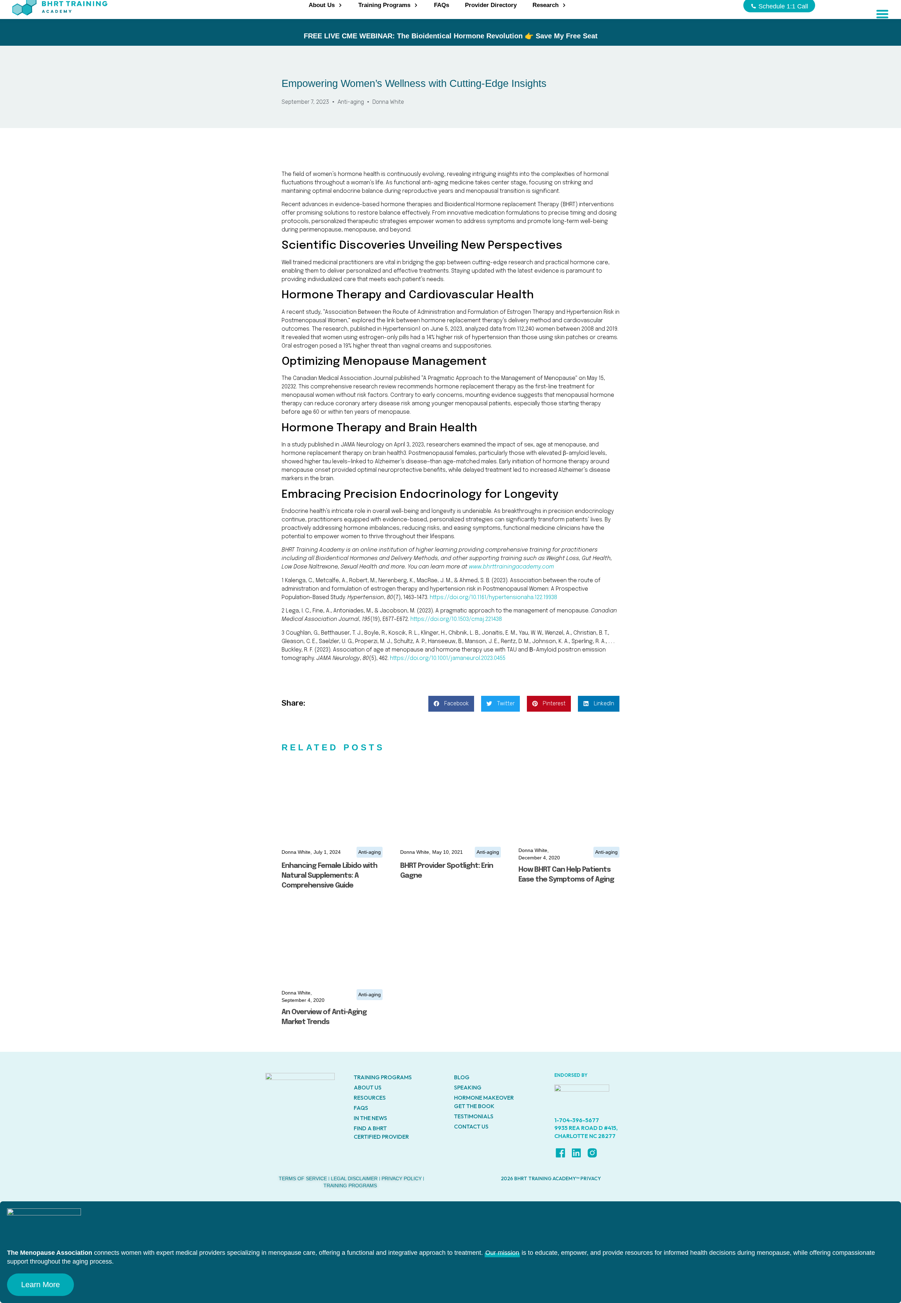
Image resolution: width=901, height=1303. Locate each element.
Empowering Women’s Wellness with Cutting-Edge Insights (414, 83)
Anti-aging (351, 101)
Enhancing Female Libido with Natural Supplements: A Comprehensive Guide (329, 875)
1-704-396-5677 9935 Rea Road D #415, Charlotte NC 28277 (586, 1128)
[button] (451, 704)
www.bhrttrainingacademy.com (511, 567)
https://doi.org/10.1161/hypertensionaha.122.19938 (493, 597)
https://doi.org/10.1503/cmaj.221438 (456, 619)
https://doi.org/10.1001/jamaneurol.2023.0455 (447, 658)
